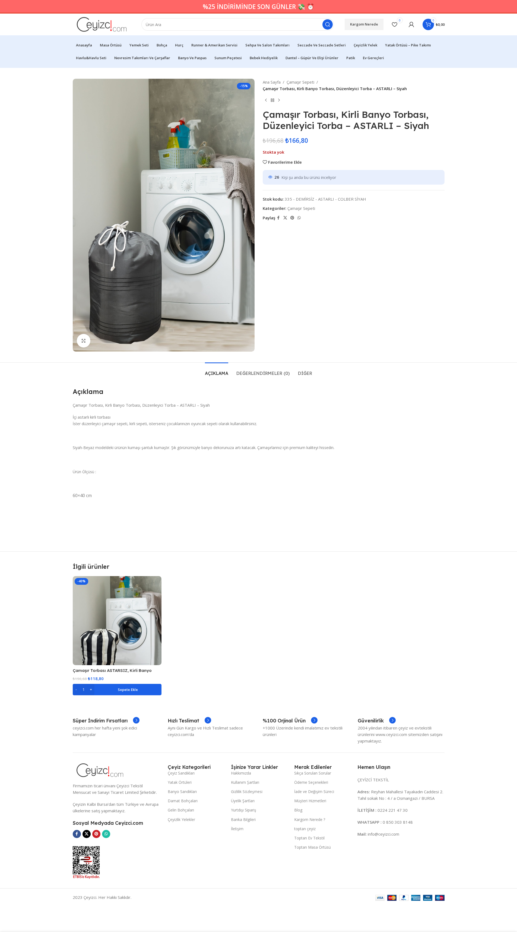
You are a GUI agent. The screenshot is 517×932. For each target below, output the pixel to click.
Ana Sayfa (272, 82)
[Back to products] (272, 100)
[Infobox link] (106, 721)
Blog (298, 810)
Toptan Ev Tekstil (309, 838)
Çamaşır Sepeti (300, 82)
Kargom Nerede (364, 24)
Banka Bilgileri (243, 819)
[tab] (216, 370)
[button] (117, 689)
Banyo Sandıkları (182, 791)
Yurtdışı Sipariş (243, 810)
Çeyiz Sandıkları (181, 773)
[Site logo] (102, 24)
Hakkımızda (241, 773)
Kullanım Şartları (245, 782)
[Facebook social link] (278, 218)
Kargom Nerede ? (309, 819)
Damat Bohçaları (183, 800)
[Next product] (279, 100)
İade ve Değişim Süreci (314, 791)
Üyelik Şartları (243, 800)
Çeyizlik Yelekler (181, 819)
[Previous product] (266, 100)
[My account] (411, 24)
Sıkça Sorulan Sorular (312, 773)
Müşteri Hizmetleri (310, 800)
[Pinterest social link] (292, 218)
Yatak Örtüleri (180, 782)
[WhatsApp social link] (299, 218)
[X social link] (285, 218)
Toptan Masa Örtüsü (312, 847)
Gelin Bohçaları (181, 810)
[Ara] (327, 24)
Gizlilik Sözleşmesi (246, 791)
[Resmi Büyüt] (83, 340)
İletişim (237, 828)
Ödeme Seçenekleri (311, 782)
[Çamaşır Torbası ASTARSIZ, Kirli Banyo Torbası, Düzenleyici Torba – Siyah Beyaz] (117, 620)
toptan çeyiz (305, 828)
